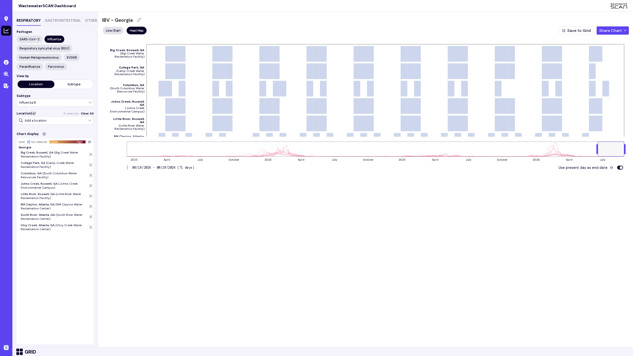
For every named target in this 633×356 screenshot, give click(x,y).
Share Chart (610, 30)
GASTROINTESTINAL (63, 20)
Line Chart (113, 30)
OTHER (91, 20)
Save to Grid (579, 30)
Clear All (87, 113)
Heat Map (136, 30)
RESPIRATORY (29, 20)
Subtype (74, 84)
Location (36, 84)
